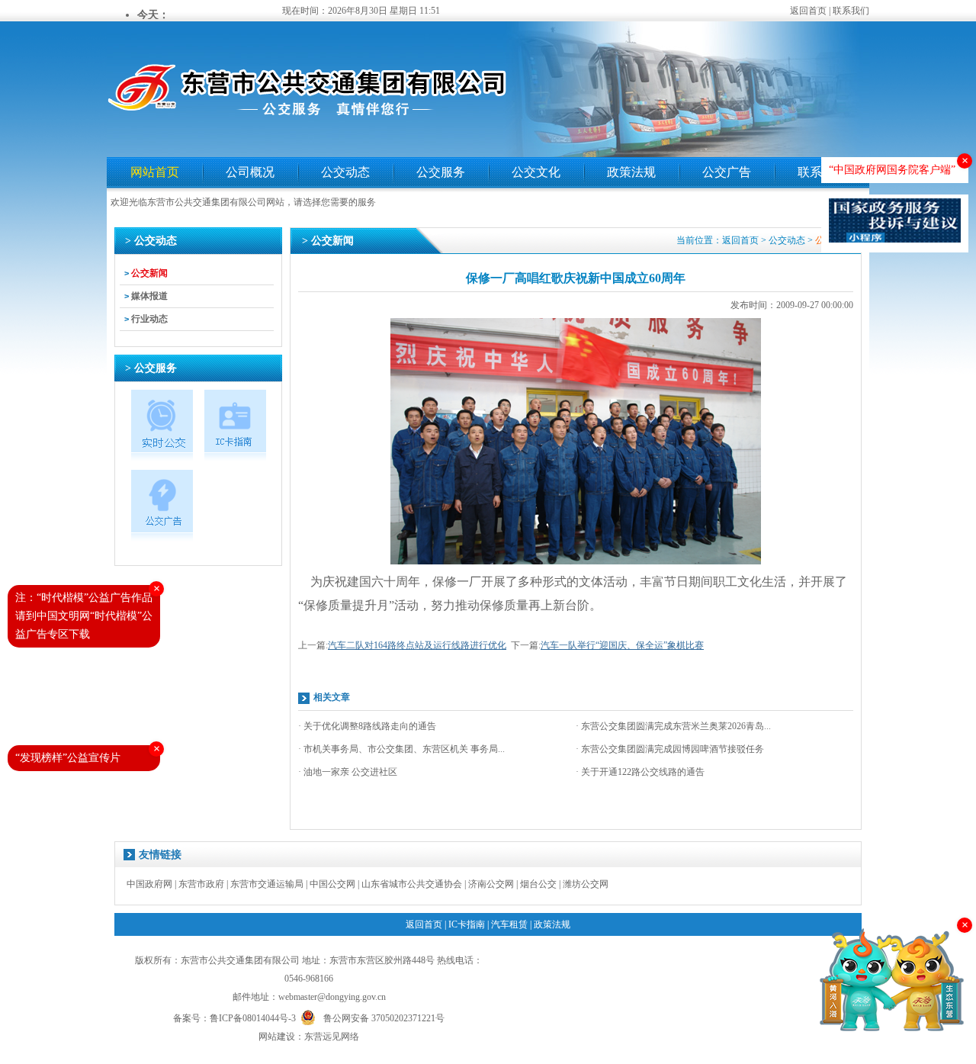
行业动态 (149, 318)
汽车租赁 (509, 924)
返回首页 (808, 10)
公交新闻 (149, 273)
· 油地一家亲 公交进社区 (347, 772)
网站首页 (154, 172)
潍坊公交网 (585, 884)
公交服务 (440, 172)
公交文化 (536, 172)
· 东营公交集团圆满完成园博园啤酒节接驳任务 (670, 749)
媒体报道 (149, 296)
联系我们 (851, 10)
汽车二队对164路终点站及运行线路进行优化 (417, 645)
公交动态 (345, 172)
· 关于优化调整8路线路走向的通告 (367, 726)
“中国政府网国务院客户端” (892, 169)
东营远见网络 (331, 1036)
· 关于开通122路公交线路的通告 (640, 772)
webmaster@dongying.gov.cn (332, 997)
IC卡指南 (466, 924)
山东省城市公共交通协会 (411, 884)
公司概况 (250, 172)
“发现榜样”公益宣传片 (67, 757)
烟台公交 (538, 884)
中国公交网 (332, 884)
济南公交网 (491, 884)
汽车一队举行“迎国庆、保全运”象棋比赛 (622, 645)
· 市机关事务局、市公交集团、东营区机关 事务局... (401, 749)
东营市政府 (201, 884)
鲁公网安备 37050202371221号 (384, 1017)
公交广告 (726, 172)
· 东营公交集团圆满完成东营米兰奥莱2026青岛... (673, 726)
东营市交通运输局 (266, 884)
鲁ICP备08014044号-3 (253, 1018)
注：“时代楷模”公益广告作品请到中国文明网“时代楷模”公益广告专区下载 (83, 616)
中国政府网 (149, 884)
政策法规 (631, 172)
